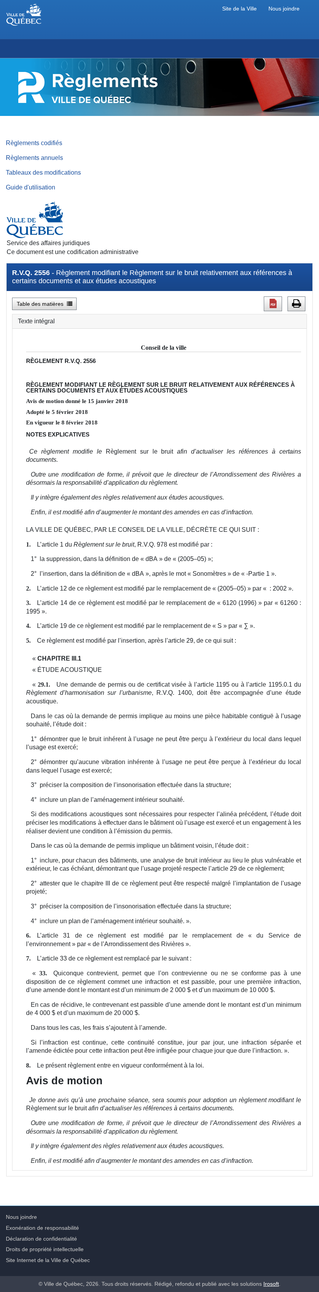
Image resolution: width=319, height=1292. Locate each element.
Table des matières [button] (41, 304)
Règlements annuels (34, 157)
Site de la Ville (239, 9)
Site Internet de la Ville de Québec (48, 1260)
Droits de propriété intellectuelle (45, 1249)
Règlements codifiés (34, 142)
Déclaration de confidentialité (41, 1239)
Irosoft (271, 1284)
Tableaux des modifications (43, 172)
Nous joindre (284, 9)
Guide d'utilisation (30, 187)
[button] (273, 303)
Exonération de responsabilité (42, 1228)
